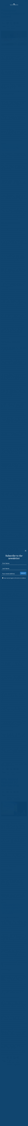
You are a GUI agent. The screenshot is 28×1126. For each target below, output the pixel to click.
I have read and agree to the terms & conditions (14, 578)
